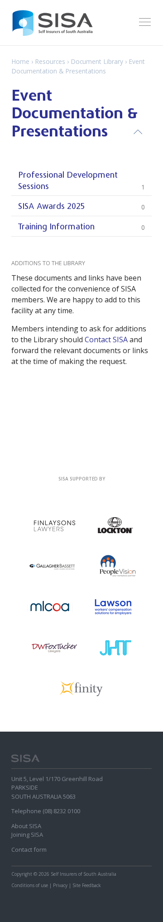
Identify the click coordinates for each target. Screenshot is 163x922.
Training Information (81, 227)
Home (20, 61)
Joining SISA (27, 834)
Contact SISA (106, 340)
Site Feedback (86, 885)
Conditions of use (29, 885)
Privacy (60, 885)
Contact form (29, 849)
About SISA (26, 826)
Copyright (21, 874)
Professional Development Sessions (81, 181)
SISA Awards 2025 (81, 207)
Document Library (97, 61)
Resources (50, 61)
